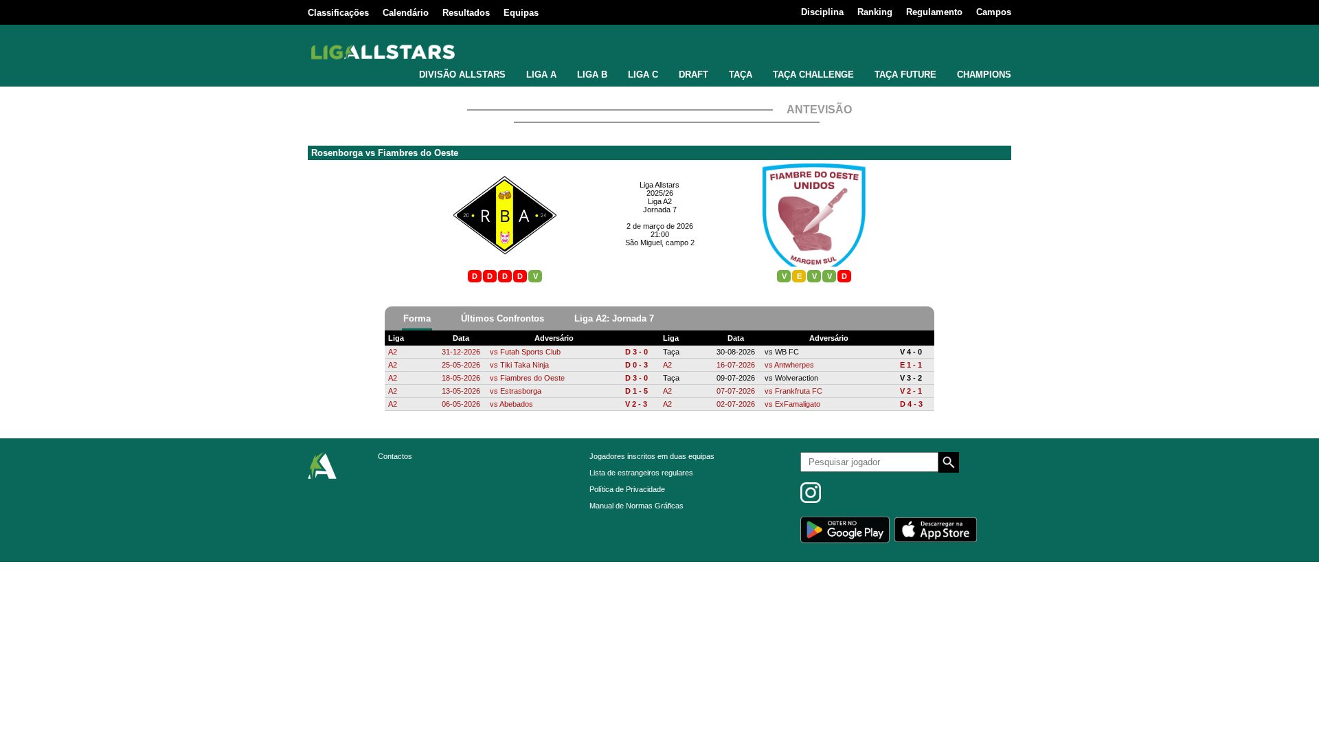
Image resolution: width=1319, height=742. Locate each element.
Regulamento (934, 12)
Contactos (395, 456)
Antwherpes (794, 365)
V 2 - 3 (636, 404)
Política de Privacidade (627, 489)
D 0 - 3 (636, 365)
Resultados (466, 13)
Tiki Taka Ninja (524, 365)
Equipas (521, 13)
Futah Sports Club (530, 352)
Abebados (516, 404)
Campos (993, 12)
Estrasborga (520, 391)
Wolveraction (796, 378)
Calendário (406, 13)
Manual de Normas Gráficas (636, 506)
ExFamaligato (797, 404)
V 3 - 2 (911, 378)
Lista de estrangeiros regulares (641, 473)
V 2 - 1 (911, 391)
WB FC (787, 352)
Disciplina (822, 12)
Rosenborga (337, 153)
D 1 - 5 (636, 391)
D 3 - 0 (636, 352)
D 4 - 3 (911, 404)
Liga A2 (660, 201)
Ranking (874, 12)
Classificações (338, 13)
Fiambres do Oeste (418, 153)
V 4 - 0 (911, 352)
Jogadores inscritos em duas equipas (651, 456)
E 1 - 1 (911, 365)
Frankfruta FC (798, 391)
